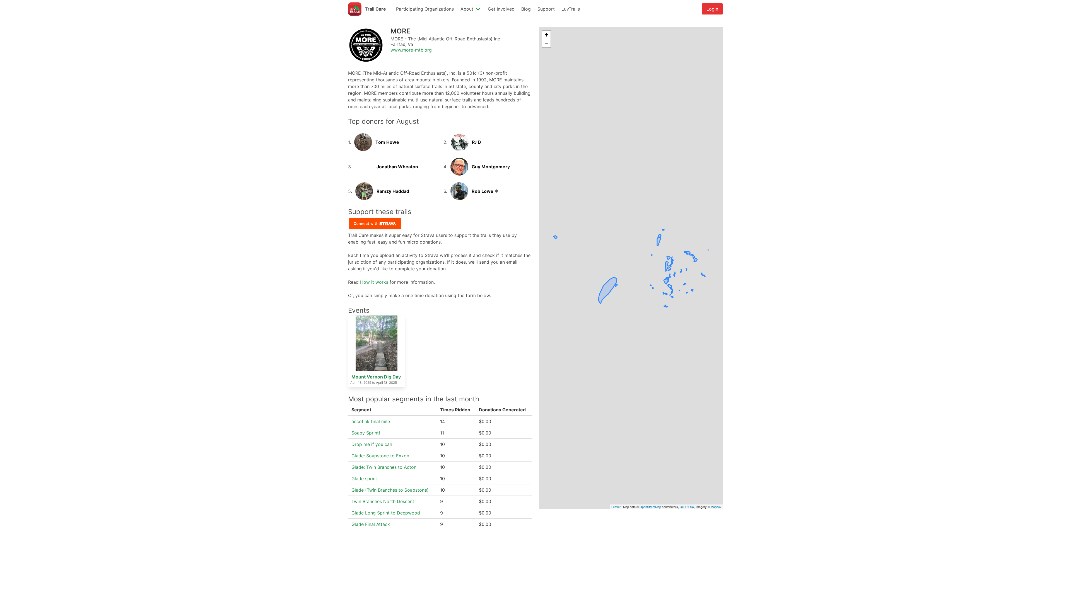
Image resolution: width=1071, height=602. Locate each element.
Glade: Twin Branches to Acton (383, 467)
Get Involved (501, 9)
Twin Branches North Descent (382, 501)
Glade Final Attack (370, 524)
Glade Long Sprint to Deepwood (385, 513)
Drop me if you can (371, 444)
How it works (374, 282)
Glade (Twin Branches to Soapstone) (390, 490)
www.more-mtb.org (411, 50)
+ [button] (546, 34)
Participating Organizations (425, 9)
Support (546, 9)
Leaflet (616, 506)
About (466, 9)
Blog (526, 9)
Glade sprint (364, 478)
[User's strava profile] (363, 136)
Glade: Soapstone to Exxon (380, 455)
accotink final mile (370, 421)
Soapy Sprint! (365, 433)
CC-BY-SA (687, 506)
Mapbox (716, 506)
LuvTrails (570, 9)
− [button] (546, 43)
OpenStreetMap (650, 506)
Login (712, 9)
